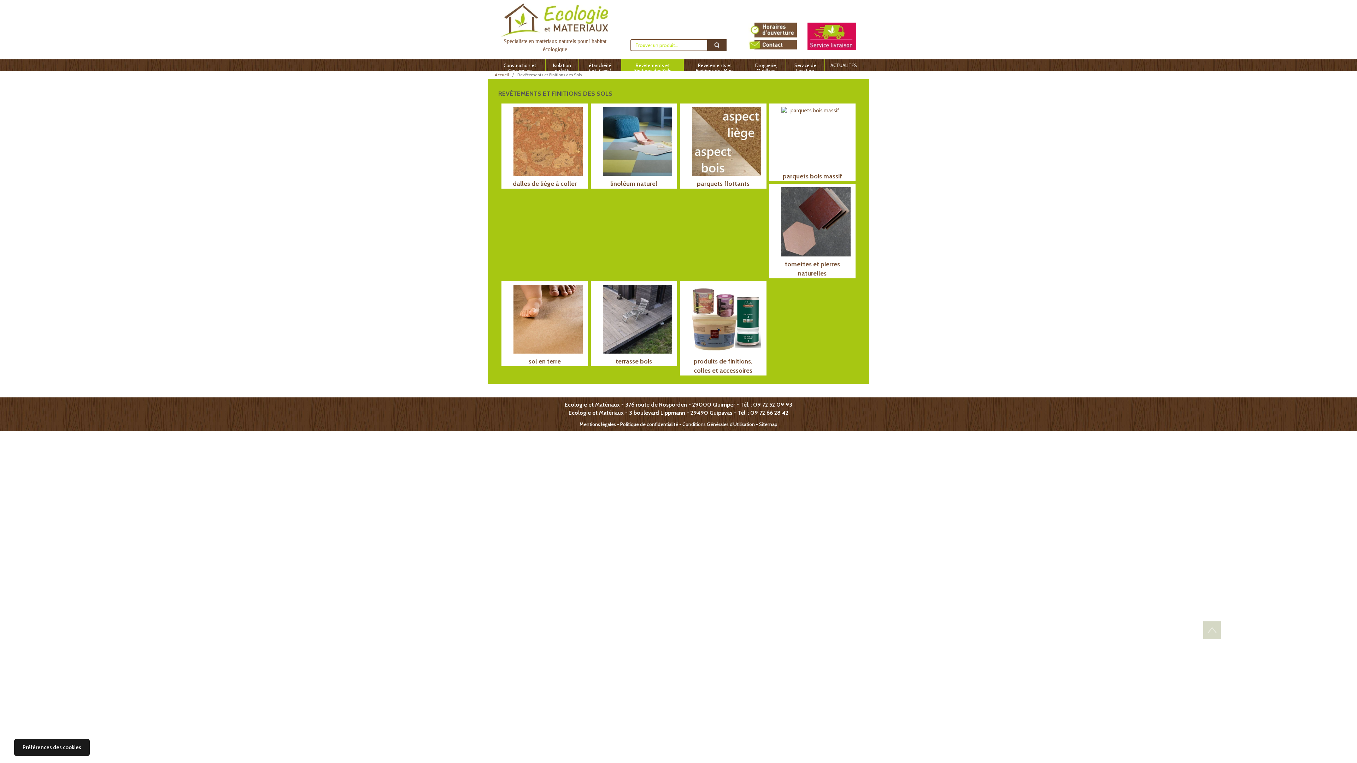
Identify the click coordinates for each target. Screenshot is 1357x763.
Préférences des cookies (52, 747)
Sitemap (768, 424)
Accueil (502, 74)
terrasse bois (634, 361)
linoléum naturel (633, 184)
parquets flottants (723, 184)
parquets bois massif (812, 176)
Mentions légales (598, 424)
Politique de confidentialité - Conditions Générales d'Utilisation (687, 424)
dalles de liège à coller (545, 184)
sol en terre (545, 361)
